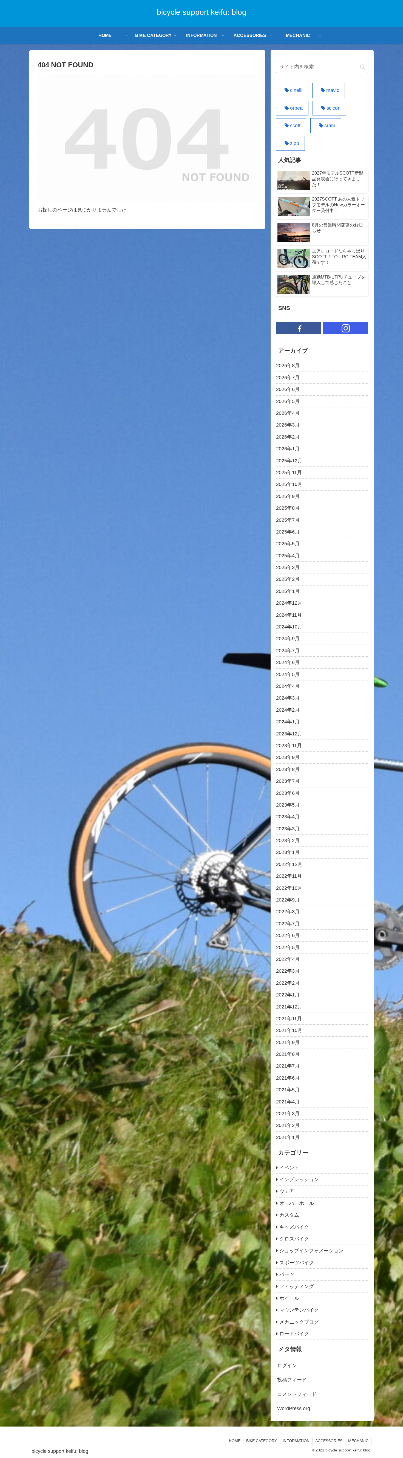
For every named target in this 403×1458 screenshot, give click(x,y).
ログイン (287, 1365)
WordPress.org (293, 1408)
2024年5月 (288, 674)
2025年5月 (288, 543)
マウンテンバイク (299, 1310)
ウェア (286, 1191)
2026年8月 (288, 365)
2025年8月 (288, 508)
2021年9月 (288, 1042)
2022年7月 (288, 923)
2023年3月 (288, 828)
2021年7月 (288, 1066)
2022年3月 (288, 971)
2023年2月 (288, 840)
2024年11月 (289, 615)
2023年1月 (288, 852)
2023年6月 (288, 793)
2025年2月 (288, 579)
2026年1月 (288, 448)
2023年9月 (288, 757)
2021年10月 (289, 1030)
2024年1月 (288, 721)
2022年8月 (288, 911)
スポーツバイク (296, 1262)
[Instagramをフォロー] (345, 328)
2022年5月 (288, 947)
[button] (362, 67)
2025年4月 (288, 555)
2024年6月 (288, 662)
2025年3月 (288, 567)
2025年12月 (289, 460)
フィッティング (296, 1286)
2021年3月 (288, 1113)
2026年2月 (288, 437)
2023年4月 (288, 816)
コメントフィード (297, 1394)
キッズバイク (294, 1227)
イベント (289, 1167)
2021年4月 (288, 1102)
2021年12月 (289, 1007)
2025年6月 (288, 532)
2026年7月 (288, 377)
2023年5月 (288, 805)
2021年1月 (288, 1137)
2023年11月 (289, 745)
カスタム (289, 1215)
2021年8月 (288, 1054)
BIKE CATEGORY (261, 1441)
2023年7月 (288, 781)
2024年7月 (288, 650)
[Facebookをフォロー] (298, 328)
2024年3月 (288, 698)
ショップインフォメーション (311, 1250)
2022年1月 (288, 995)
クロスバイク (294, 1239)
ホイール (289, 1298)
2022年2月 (288, 983)
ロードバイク (294, 1334)
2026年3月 (288, 425)
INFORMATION (296, 1441)
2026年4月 (288, 413)
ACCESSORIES (328, 1441)
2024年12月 (289, 603)
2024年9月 (288, 638)
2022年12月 (289, 864)
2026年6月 (288, 389)
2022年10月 (289, 888)
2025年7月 (288, 520)
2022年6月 (288, 935)
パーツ (286, 1274)
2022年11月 (289, 876)
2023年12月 (289, 734)
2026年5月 (288, 401)
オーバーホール (296, 1203)
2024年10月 (289, 627)
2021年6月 (288, 1078)
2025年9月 (288, 496)
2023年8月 (288, 769)
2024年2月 (288, 710)
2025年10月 (289, 484)
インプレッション (299, 1179)
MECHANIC (358, 1441)
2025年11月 (289, 472)
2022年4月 (288, 959)
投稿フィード (292, 1379)
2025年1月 (288, 591)
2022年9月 (288, 900)
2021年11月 (289, 1018)
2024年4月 (288, 686)
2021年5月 (288, 1089)
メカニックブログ (299, 1322)
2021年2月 (288, 1125)
